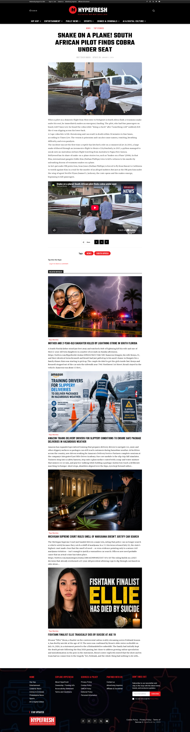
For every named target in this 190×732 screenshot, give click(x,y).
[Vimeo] (156, 1)
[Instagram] (150, 1)
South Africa (102, 253)
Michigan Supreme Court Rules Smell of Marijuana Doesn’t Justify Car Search (93, 536)
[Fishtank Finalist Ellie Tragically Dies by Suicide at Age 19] (95, 598)
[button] (153, 10)
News (88, 28)
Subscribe (155, 694)
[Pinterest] (106, 242)
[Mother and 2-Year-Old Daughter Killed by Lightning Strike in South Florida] (95, 306)
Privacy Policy (154, 699)
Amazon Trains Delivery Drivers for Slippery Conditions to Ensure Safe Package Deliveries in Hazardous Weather (94, 439)
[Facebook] (147, 1)
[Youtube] (159, 1)
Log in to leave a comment (58, 264)
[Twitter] (153, 1)
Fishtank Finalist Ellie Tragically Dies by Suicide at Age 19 (82, 634)
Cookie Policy (132, 720)
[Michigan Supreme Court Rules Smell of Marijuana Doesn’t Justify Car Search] (95, 500)
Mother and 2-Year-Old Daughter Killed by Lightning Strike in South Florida (92, 343)
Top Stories (99, 28)
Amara (88, 57)
